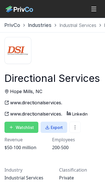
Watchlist (25, 127)
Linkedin (80, 114)
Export (57, 127)
